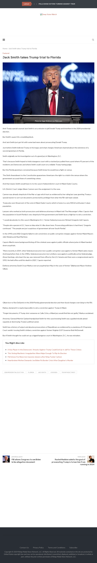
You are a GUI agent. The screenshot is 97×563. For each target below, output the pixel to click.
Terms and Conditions (56, 547)
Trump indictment (68, 372)
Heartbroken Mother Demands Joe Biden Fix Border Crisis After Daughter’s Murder (40, 360)
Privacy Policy (38, 547)
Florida (31, 372)
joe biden (53, 372)
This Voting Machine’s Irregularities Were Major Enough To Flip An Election (37, 353)
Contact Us (24, 547)
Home (5, 49)
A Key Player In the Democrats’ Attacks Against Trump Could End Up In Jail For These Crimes (44, 350)
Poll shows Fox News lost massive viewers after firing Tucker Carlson (35, 357)
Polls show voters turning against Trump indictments (63, 4)
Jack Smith (42, 372)
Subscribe (73, 547)
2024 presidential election (14, 372)
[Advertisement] (48, 25)
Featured (6, 53)
